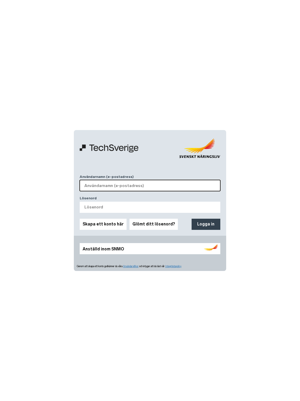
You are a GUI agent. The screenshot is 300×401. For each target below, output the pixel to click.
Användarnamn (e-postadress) (107, 177)
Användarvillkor (131, 266)
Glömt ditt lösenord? (153, 224)
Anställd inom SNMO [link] (103, 249)
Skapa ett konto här (103, 224)
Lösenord (88, 198)
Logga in (205, 224)
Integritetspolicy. (173, 266)
